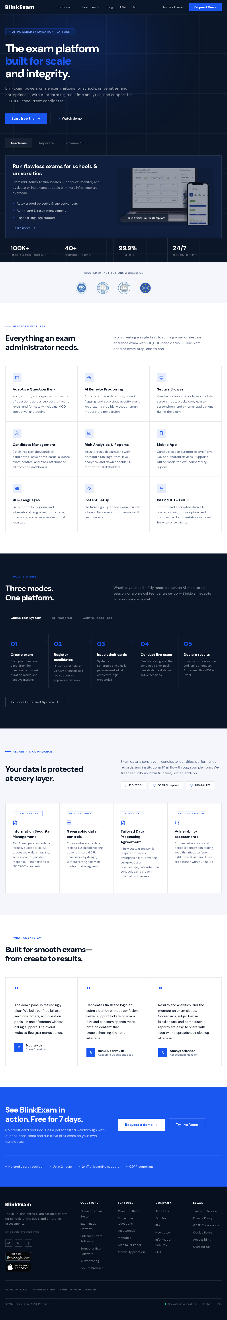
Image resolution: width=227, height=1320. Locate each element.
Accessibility (202, 1240)
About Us (162, 1211)
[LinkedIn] (8, 1243)
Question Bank (128, 1211)
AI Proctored (62, 618)
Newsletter (163, 1232)
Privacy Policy (203, 1218)
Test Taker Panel (129, 1245)
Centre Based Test (97, 618)
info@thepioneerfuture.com (78, 1289)
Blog (110, 7)
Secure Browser (91, 1268)
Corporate (45, 143)
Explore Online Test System (32, 702)
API (135, 7)
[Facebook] (28, 1243)
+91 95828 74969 (43, 1289)
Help (219, 1304)
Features (89, 7)
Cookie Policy (203, 1232)
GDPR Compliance (206, 1225)
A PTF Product (40, 1304)
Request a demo (139, 1125)
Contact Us (201, 1247)
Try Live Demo (172, 7)
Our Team (162, 1218)
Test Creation (127, 1231)
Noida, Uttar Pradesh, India (22, 1231)
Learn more (22, 228)
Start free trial (23, 118)
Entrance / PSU (76, 143)
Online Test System (26, 618)
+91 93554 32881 (16, 1289)
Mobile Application (131, 1252)
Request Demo (205, 7)
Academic (19, 143)
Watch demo (72, 118)
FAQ (123, 7)
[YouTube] (18, 1243)
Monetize (124, 1238)
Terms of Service (205, 1211)
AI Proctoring (89, 1261)
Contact (207, 1304)
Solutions (63, 7)
